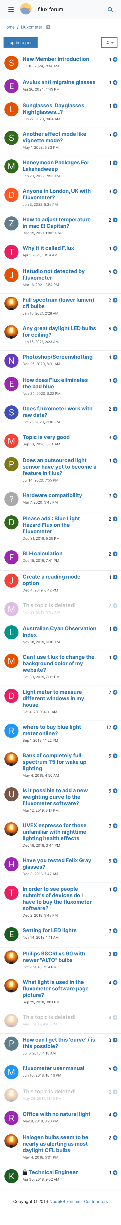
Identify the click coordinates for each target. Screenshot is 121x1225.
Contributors (96, 1201)
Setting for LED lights (50, 930)
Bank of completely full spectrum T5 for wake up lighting (54, 761)
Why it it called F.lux (48, 248)
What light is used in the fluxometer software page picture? (56, 988)
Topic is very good (46, 437)
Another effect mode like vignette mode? (54, 137)
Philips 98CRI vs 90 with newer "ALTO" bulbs (54, 956)
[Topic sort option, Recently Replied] (109, 42)
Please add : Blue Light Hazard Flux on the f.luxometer (51, 524)
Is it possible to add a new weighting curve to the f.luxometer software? (55, 796)
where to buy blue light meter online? (52, 730)
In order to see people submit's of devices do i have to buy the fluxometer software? (57, 898)
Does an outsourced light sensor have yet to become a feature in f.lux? (59, 466)
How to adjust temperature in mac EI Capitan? (57, 222)
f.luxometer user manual (53, 1068)
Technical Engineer (53, 1172)
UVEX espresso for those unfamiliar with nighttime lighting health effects (55, 831)
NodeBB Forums (64, 1201)
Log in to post (20, 42)
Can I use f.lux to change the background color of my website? (59, 663)
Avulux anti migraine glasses (59, 82)
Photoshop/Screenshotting (58, 357)
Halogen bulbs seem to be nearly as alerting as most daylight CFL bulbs (55, 1143)
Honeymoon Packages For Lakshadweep (56, 165)
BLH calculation (43, 553)
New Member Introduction (56, 59)
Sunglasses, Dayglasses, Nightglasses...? (54, 108)
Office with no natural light (56, 1114)
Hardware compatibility (52, 495)
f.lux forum (50, 9)
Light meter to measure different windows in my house (53, 698)
